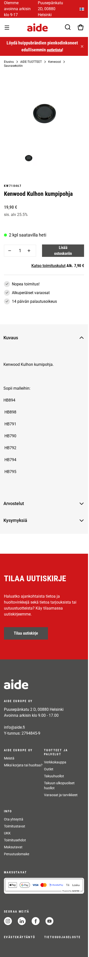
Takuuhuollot (54, 776)
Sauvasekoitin (13, 66)
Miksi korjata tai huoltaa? (23, 765)
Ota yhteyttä (13, 819)
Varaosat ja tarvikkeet (61, 795)
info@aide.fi (14, 727)
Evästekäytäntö (19, 937)
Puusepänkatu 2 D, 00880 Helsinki (34, 709)
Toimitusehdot (15, 840)
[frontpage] (44, 684)
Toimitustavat (14, 826)
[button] (40, 337)
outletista (53, 50)
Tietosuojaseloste (62, 937)
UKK (7, 833)
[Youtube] (49, 921)
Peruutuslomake (16, 854)
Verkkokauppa (55, 762)
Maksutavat (13, 847)
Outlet (48, 769)
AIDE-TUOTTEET (31, 62)
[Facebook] (36, 921)
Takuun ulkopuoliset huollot (59, 785)
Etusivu (9, 62)
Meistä (9, 758)
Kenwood (54, 62)
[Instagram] (8, 921)
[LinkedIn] (22, 921)
